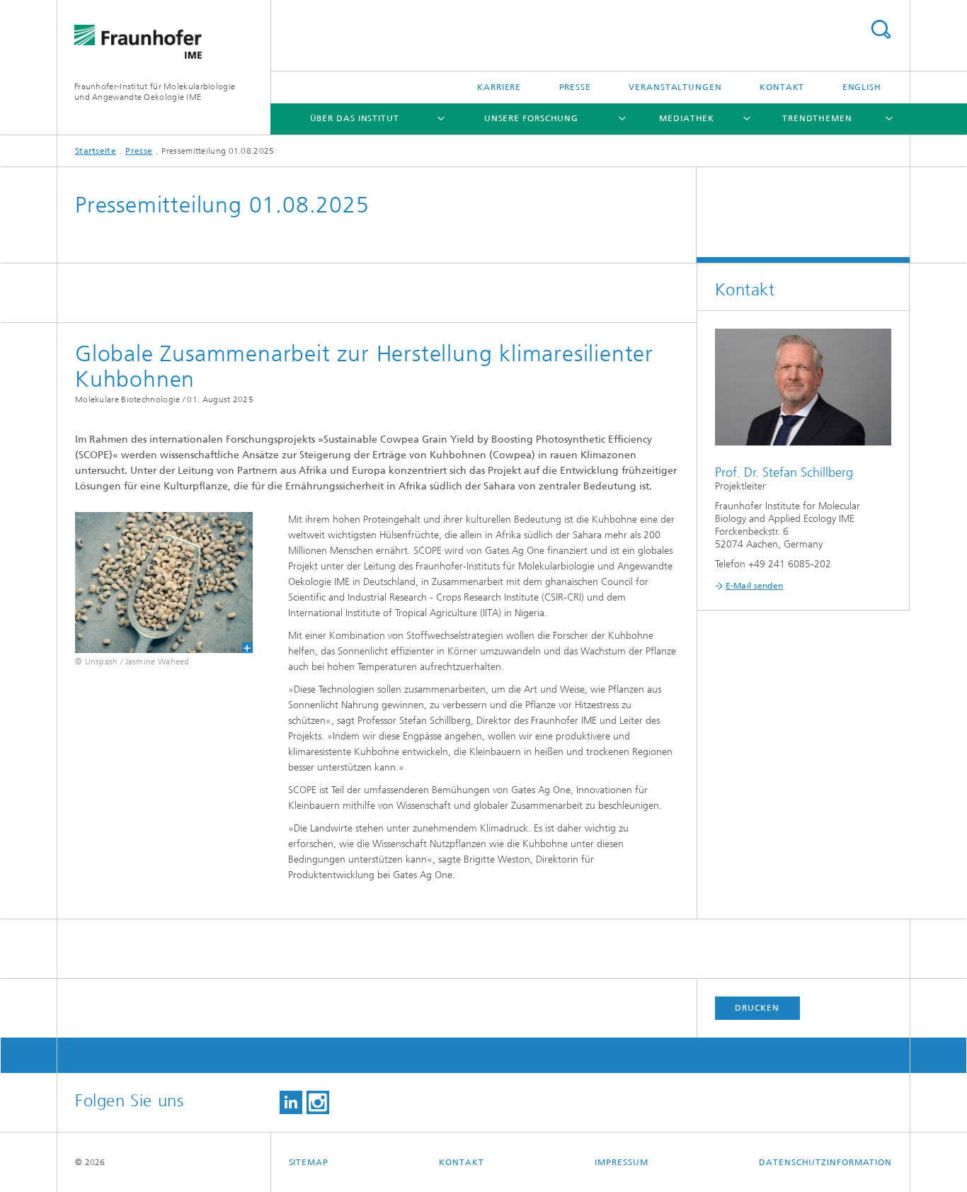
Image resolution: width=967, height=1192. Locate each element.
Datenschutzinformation (825, 1162)
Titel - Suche (880, 29)
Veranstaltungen (675, 87)
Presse (575, 87)
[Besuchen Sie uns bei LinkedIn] (291, 1102)
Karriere (499, 87)
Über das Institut (354, 118)
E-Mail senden (755, 586)
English (861, 87)
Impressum (621, 1162)
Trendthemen (817, 118)
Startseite (95, 151)
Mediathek (686, 118)
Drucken (757, 1008)
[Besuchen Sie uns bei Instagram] (318, 1102)
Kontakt (782, 87)
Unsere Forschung (531, 118)
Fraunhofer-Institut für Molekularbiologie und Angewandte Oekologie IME (154, 91)
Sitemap (308, 1162)
